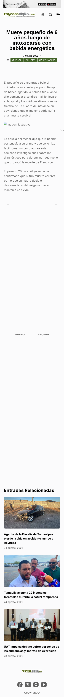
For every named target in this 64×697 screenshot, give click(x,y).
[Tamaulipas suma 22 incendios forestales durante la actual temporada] (32, 571)
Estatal (16, 59)
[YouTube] (44, 684)
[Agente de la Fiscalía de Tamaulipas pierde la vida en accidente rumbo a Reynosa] (32, 513)
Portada (30, 59)
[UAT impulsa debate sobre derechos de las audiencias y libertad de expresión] (32, 625)
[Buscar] (50, 14)
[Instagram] (36, 684)
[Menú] (58, 14)
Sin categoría (47, 59)
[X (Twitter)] (28, 684)
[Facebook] (20, 684)
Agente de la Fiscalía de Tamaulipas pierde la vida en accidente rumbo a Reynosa (28, 538)
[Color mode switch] (43, 14)
